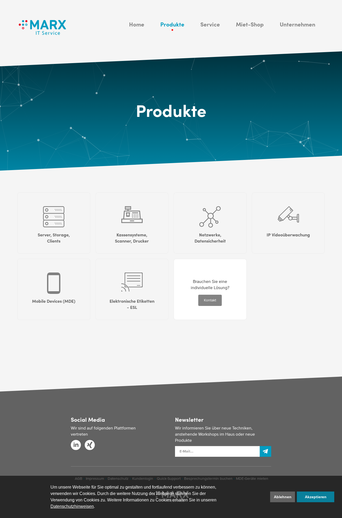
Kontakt (210, 300)
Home (136, 24)
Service (210, 24)
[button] (97, 507)
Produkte (172, 24)
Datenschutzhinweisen (72, 506)
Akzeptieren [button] (316, 497)
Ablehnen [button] (283, 497)
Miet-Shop (250, 24)
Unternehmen (297, 24)
